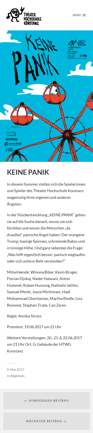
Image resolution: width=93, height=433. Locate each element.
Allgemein (17, 376)
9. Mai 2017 (15, 369)
